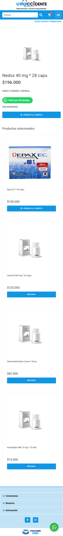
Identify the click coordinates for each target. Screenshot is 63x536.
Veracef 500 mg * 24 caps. (19, 275)
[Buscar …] (20, 15)
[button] (58, 15)
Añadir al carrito (33, 115)
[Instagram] (35, 520)
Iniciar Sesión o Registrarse (48, 21)
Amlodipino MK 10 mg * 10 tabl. (22, 447)
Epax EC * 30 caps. (16, 189)
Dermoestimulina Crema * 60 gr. (22, 361)
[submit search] (41, 14)
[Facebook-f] (27, 520)
